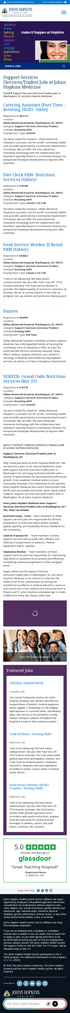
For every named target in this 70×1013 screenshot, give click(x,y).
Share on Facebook (38, 890)
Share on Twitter (42, 890)
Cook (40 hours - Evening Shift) (30, 734)
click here (8, 960)
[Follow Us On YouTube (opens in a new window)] (32, 983)
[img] (16, 12)
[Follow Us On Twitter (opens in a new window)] (26, 983)
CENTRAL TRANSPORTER (26, 683)
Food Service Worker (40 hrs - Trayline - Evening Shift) (29, 786)
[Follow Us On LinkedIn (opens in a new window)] (39, 983)
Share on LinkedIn (46, 890)
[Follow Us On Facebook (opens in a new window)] (20, 983)
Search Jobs (13, 66)
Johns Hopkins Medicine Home (20, 2)
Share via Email (50, 890)
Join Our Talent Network (53, 2)
